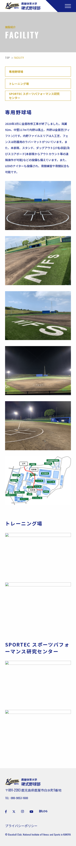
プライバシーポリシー (21, 825)
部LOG (43, 811)
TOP (7, 57)
